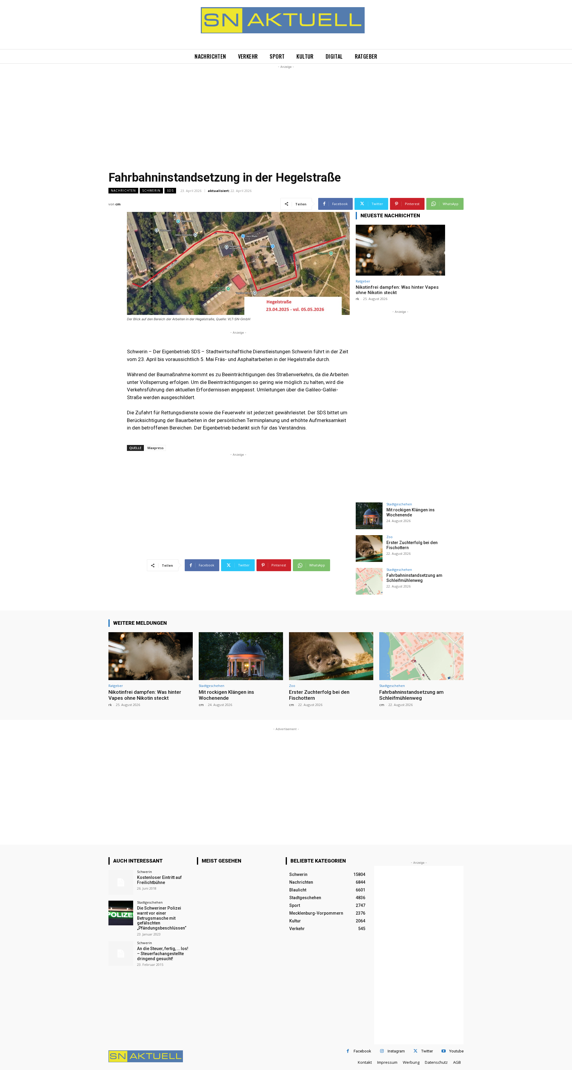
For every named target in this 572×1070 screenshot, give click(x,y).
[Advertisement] (286, 111)
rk (357, 298)
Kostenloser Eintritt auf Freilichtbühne (159, 880)
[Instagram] (382, 1051)
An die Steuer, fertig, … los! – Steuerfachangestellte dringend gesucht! (162, 953)
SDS (170, 190)
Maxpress (155, 448)
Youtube (456, 1051)
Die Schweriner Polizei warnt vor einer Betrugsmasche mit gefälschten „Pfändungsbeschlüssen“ (161, 918)
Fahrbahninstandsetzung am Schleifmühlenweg (414, 578)
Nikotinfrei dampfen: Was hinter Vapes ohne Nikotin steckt (144, 695)
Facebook (362, 1051)
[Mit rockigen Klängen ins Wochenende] (369, 515)
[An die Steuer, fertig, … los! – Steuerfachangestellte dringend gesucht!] (120, 953)
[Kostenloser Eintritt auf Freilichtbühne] (120, 882)
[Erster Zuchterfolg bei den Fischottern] (369, 548)
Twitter (427, 1051)
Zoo (389, 536)
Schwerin (151, 190)
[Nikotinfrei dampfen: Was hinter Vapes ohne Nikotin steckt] (400, 250)
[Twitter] (415, 1051)
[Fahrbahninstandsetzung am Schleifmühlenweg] (369, 581)
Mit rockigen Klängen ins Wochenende (410, 512)
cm (117, 204)
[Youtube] (443, 1051)
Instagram (396, 1051)
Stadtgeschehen (399, 504)
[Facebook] (348, 1051)
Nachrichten (123, 190)
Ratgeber (363, 281)
